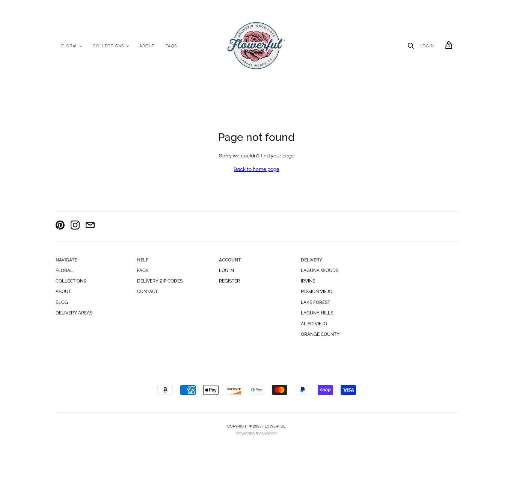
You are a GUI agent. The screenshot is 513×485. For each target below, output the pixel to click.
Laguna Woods (319, 270)
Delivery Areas (74, 313)
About (146, 46)
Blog (62, 302)
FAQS (171, 46)
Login (427, 46)
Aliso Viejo (314, 323)
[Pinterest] (60, 226)
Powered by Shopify (256, 434)
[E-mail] (90, 226)
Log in (226, 270)
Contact (147, 291)
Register (229, 281)
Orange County (320, 334)
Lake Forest (315, 302)
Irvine (308, 281)
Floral (69, 46)
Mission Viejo (316, 291)
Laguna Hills (317, 313)
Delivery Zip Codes (160, 281)
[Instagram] (75, 226)
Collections (108, 46)
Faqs (142, 270)
